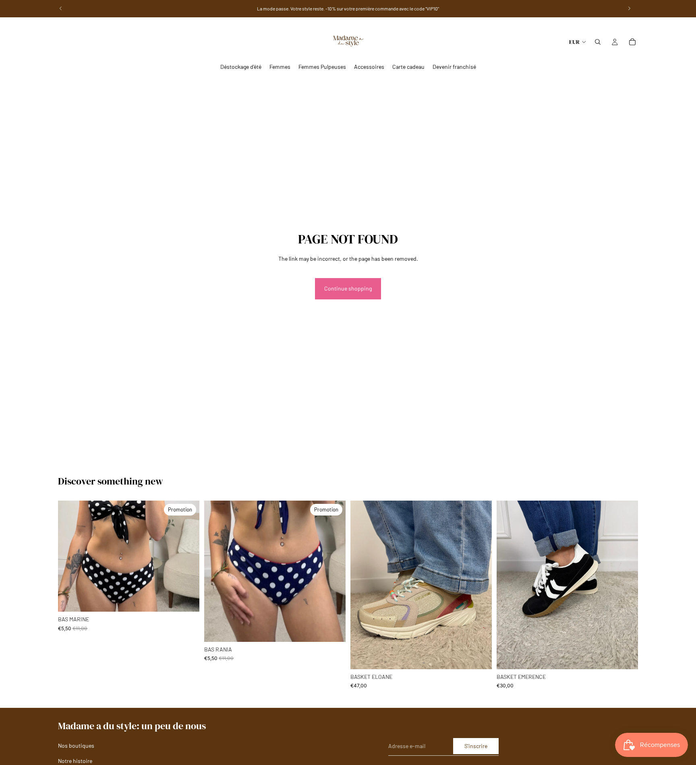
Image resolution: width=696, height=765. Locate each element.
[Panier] (632, 42)
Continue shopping (348, 288)
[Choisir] (187, 599)
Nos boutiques (76, 745)
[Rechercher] (598, 42)
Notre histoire (75, 760)
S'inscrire (475, 745)
